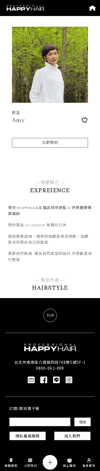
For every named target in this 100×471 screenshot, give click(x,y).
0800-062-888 (50, 368)
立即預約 (50, 143)
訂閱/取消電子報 (24, 409)
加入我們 (72, 436)
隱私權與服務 (27, 436)
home (92, 8)
